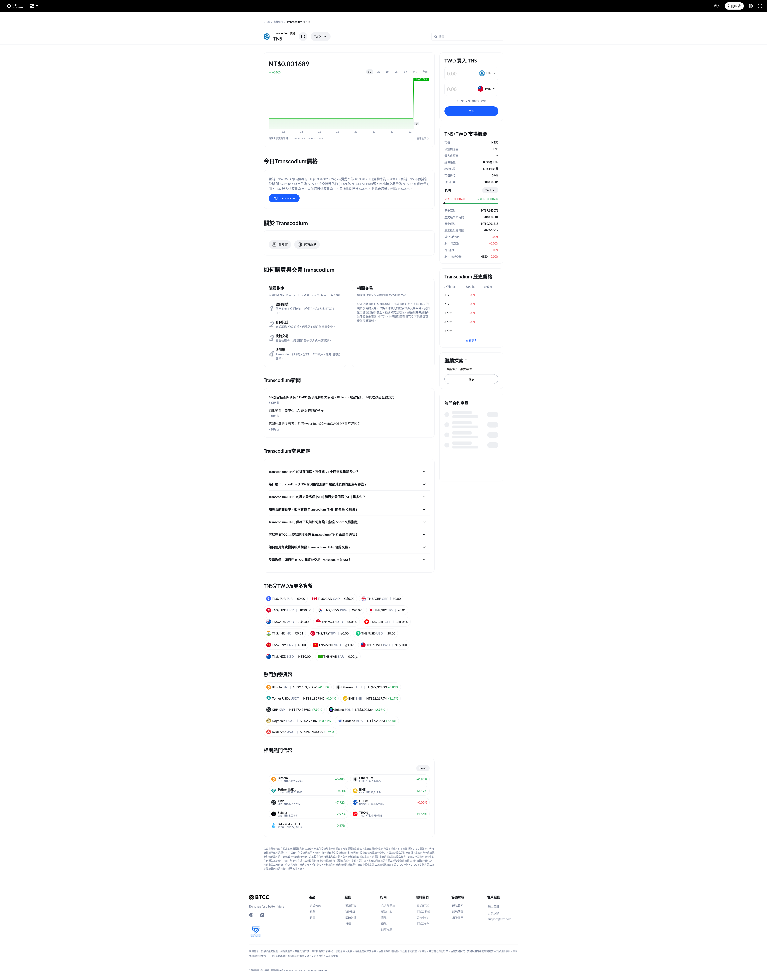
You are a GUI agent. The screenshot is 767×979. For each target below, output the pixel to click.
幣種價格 (278, 21)
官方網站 (310, 244)
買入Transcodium (284, 198)
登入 (717, 6)
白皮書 (283, 244)
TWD (317, 36)
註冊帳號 (734, 6)
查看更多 (471, 340)
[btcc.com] (15, 6)
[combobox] (490, 190)
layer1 (422, 768)
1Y (405, 71)
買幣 (471, 111)
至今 (414, 71)
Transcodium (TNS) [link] (298, 22)
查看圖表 (421, 138)
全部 (425, 71)
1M (387, 71)
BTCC (267, 21)
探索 (471, 379)
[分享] (303, 36)
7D (378, 71)
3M (396, 71)
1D (369, 71)
